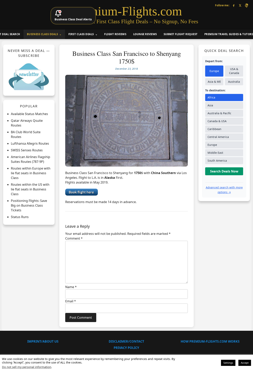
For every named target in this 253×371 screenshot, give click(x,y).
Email (70, 301)
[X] (240, 5)
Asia (210, 105)
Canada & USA (217, 121)
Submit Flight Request (181, 34)
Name (71, 287)
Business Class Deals (42, 34)
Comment (74, 238)
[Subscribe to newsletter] (29, 76)
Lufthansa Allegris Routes (30, 143)
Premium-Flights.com (126, 11)
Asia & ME (214, 81)
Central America (218, 137)
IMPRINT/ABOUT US (43, 341)
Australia (234, 81)
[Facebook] (234, 5)
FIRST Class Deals (81, 34)
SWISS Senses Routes (27, 150)
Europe (214, 71)
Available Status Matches (29, 114)
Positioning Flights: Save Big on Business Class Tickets (29, 205)
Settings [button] (228, 362)
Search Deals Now (224, 171)
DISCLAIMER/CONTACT (126, 341)
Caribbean (214, 129)
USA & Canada (234, 71)
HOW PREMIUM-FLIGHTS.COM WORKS (210, 341)
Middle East (215, 153)
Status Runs (20, 217)
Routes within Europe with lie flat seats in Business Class (30, 173)
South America (217, 160)
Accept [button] (245, 362)
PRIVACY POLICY (126, 348)
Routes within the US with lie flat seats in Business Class (30, 189)
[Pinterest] (246, 5)
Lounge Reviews (145, 34)
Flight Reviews (115, 34)
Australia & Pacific (219, 113)
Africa (211, 97)
